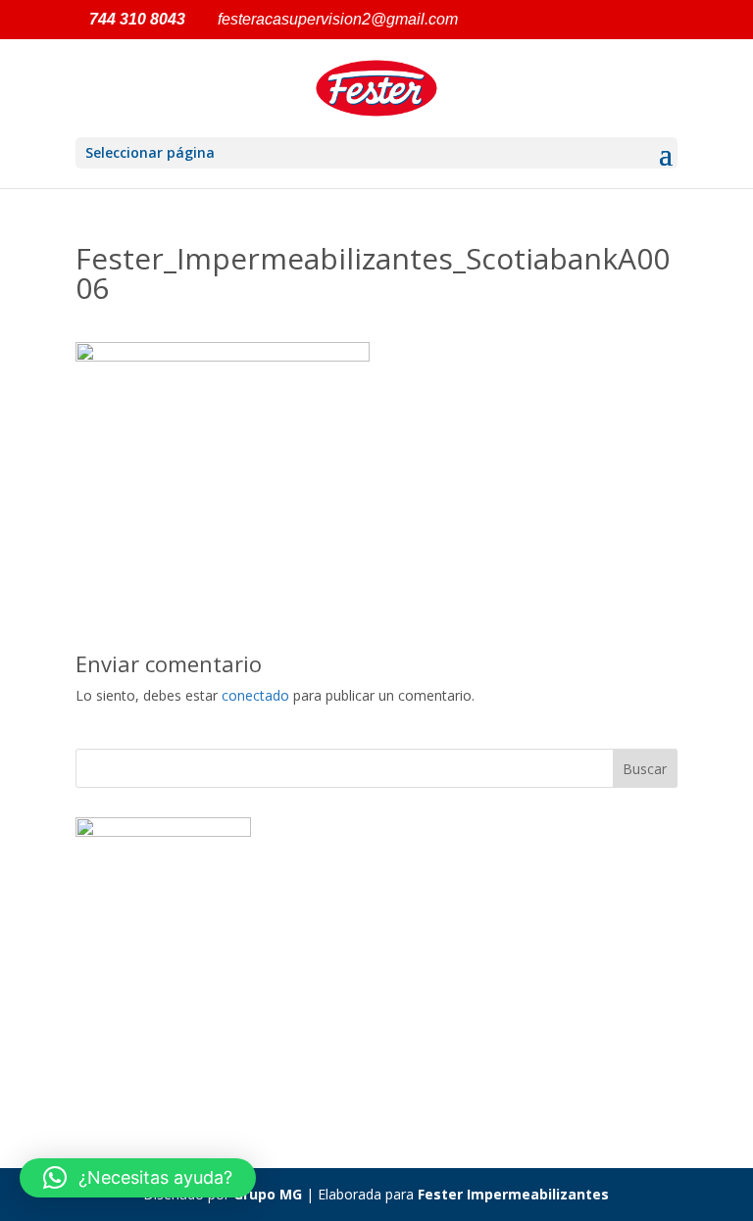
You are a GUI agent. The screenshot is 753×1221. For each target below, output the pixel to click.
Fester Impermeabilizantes (513, 1194)
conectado (255, 695)
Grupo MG (267, 1194)
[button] (138, 1177)
